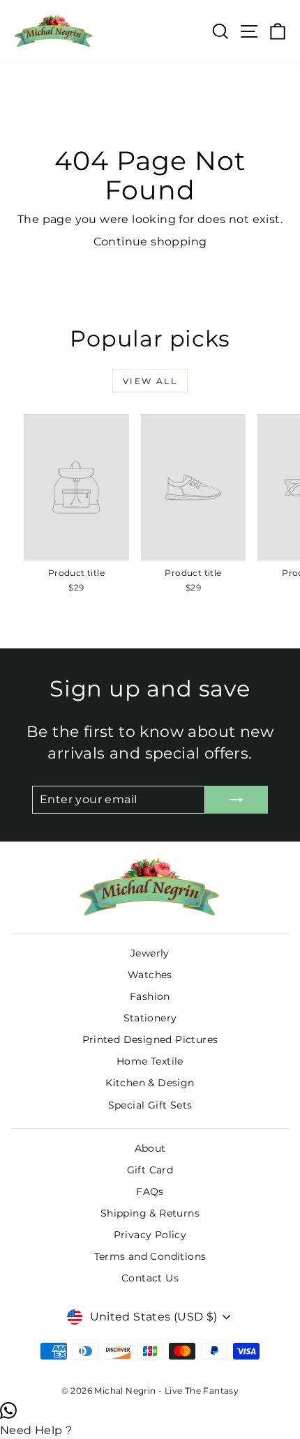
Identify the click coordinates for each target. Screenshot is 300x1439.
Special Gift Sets (150, 1105)
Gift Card (150, 1170)
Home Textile (150, 1061)
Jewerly (150, 953)
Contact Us (150, 1278)
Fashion (150, 996)
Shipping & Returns (150, 1213)
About (150, 1148)
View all (150, 381)
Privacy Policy (150, 1234)
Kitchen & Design (149, 1082)
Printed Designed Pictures (150, 1039)
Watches (150, 974)
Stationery (150, 1018)
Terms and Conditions (150, 1256)
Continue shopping (150, 241)
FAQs (150, 1191)
